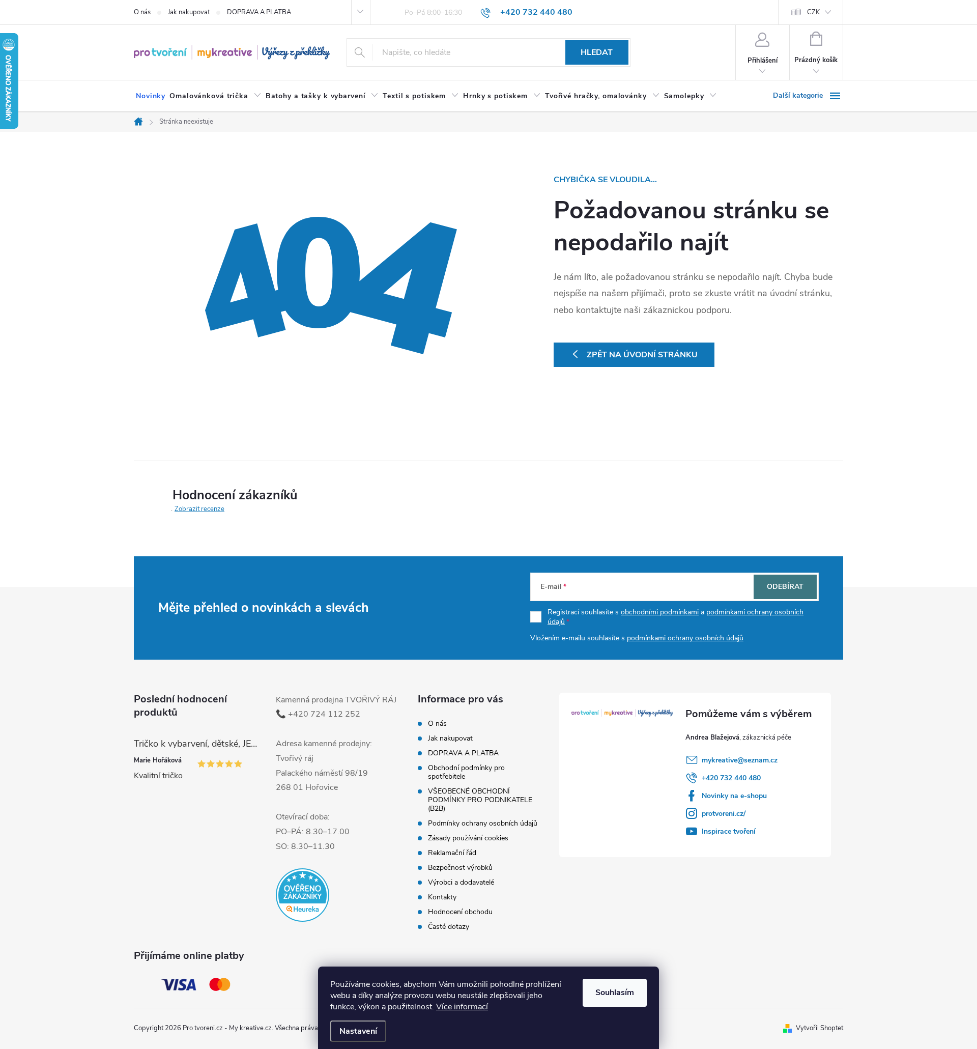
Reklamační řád (452, 853)
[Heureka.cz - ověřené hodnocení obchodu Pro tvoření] (302, 895)
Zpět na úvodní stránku (642, 354)
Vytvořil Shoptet (819, 1028)
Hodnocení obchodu (460, 912)
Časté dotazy (448, 926)
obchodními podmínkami (660, 612)
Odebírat (785, 586)
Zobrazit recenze (199, 509)
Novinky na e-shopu (734, 796)
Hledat (597, 52)
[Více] (808, 96)
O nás (142, 12)
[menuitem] (150, 96)
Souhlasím (614, 992)
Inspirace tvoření (729, 831)
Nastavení (358, 1031)
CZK (813, 12)
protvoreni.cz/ (723, 813)
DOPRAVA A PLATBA (259, 12)
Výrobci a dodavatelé (461, 882)
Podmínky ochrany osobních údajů (482, 823)
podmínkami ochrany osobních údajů (685, 638)
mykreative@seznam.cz (740, 760)
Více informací (462, 1006)
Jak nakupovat (189, 12)
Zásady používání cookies (468, 838)
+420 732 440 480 (731, 778)
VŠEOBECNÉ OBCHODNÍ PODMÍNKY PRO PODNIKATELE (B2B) (480, 799)
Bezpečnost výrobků (460, 867)
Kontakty (442, 897)
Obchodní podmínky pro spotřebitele (466, 772)
